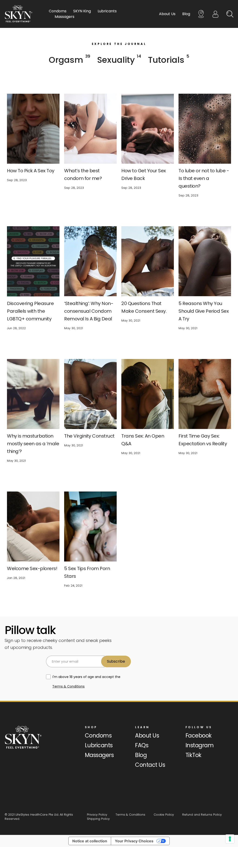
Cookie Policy (164, 814)
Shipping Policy (98, 819)
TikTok (193, 755)
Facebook (198, 735)
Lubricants (107, 11)
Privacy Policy (97, 814)
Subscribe (116, 661)
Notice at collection (89, 841)
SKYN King (82, 11)
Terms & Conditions (68, 686)
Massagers (64, 16)
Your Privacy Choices (134, 841)
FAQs (141, 745)
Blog (186, 14)
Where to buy (201, 14)
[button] (69, 60)
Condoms (57, 11)
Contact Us (150, 765)
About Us (167, 14)
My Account (215, 14)
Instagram (199, 745)
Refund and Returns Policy (202, 814)
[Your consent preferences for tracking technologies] (229, 838)
